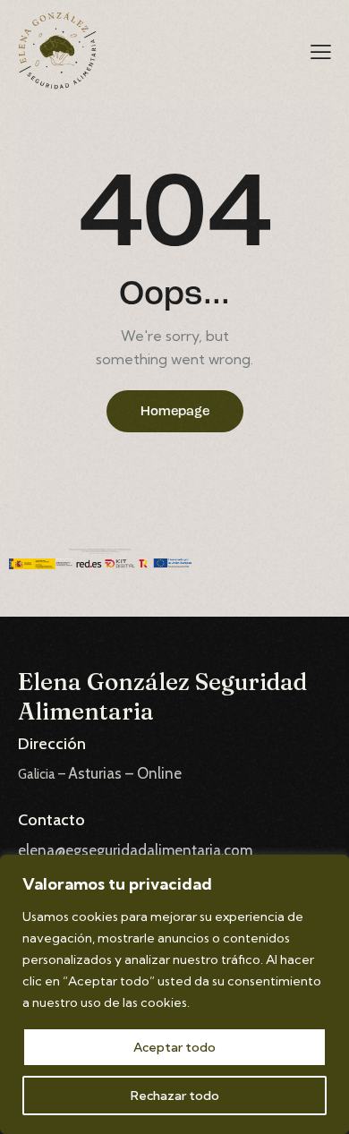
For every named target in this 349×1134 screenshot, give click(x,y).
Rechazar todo (175, 1095)
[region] (174, 994)
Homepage (174, 412)
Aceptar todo (174, 1047)
